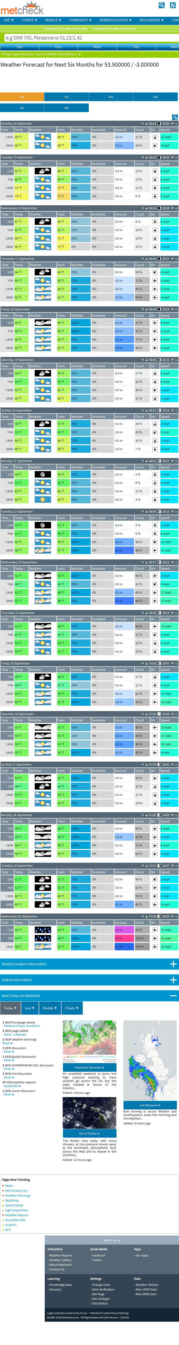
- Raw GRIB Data (145, 1294)
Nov (111, 97)
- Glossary (54, 1289)
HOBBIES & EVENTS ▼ (116, 20)
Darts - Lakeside (15, 1034)
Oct (67, 97)
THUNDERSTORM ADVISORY (66, 28)
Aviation (11, 1225)
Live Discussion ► (150, 1105)
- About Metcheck (60, 1265)
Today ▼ (10, 1008)
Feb (66, 108)
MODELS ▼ (53, 20)
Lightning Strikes (16, 1210)
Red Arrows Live (16, 1190)
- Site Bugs (97, 1294)
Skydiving (11, 1200)
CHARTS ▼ (30, 20)
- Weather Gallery (60, 1260)
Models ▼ (50, 1008)
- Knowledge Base (60, 1285)
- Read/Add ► (12, 1086)
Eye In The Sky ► (89, 1133)
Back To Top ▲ (111, 1240)
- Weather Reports (60, 1255)
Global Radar (14, 1205)
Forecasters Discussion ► (89, 1067)
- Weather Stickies (146, 1285)
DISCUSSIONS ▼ (152, 20)
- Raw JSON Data (145, 1289)
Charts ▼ (72, 1008)
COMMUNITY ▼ (80, 20)
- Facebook (97, 1255)
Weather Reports (16, 1215)
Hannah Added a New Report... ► (58, 54)
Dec (155, 97)
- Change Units (100, 1285)
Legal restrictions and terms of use (67, 1313)
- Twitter (96, 1260)
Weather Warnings (17, 1195)
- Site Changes (100, 1299)
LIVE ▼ (9, 20)
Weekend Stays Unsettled (22, 1026)
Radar (9, 1186)
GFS (7, 1230)
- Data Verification (102, 1289)
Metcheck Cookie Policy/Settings (109, 1313)
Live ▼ (30, 1008)
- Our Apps (141, 1255)
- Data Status (99, 1303)
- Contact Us (56, 1269)
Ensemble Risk (15, 1220)
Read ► (8, 1043)
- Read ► (9, 1051)
